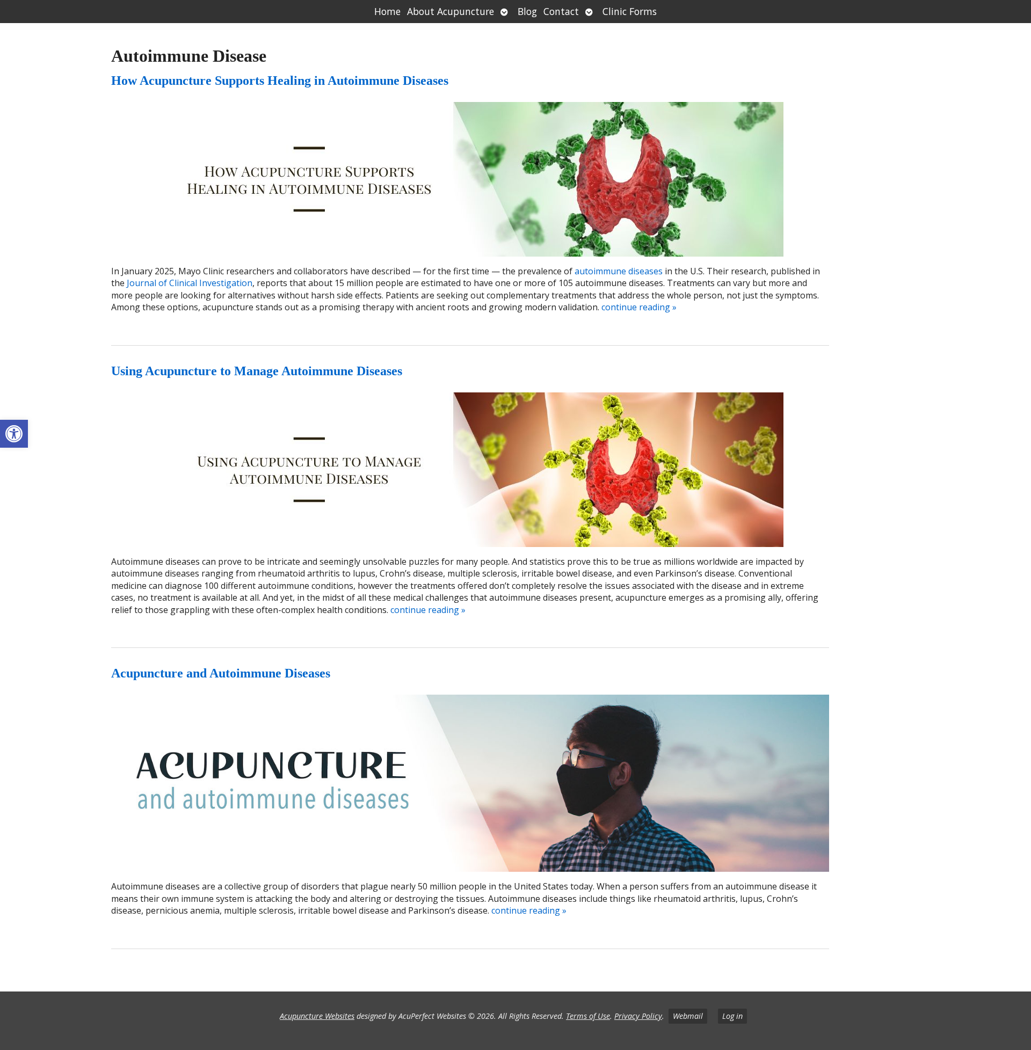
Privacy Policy (638, 1016)
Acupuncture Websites (317, 1016)
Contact (561, 11)
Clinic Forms (629, 11)
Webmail (688, 1016)
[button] (14, 434)
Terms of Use (588, 1016)
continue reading (639, 307)
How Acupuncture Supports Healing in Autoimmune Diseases (279, 81)
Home (387, 11)
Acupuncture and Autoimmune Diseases (220, 673)
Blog (527, 11)
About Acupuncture (450, 11)
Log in (732, 1016)
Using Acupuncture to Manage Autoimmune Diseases (256, 371)
